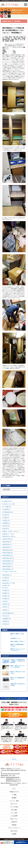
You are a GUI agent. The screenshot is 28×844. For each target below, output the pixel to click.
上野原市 (5, 509)
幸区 (4, 601)
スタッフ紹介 (14, 812)
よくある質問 (14, 815)
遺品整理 (5, 618)
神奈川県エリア (7, 583)
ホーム (14, 788)
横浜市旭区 (6, 542)
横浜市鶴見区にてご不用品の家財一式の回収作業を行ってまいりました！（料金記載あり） (13, 30)
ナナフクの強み (14, 806)
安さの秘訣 (14, 809)
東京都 (5, 528)
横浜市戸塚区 (7, 539)
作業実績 (14, 825)
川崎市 (5, 585)
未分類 (5, 526)
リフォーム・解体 (14, 800)
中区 (4, 587)
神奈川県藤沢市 (7, 613)
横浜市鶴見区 (17, 21)
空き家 (5, 616)
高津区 (5, 604)
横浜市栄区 (6, 544)
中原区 (5, 590)
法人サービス (14, 803)
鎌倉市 (5, 610)
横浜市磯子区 (7, 555)
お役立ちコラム (7, 504)
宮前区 (5, 596)
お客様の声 (6, 501)
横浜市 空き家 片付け (10, 531)
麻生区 (5, 607)
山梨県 (5, 517)
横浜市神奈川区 (7, 558)
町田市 (5, 580)
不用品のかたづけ (14, 791)
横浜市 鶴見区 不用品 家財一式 (12, 36)
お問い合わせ (14, 831)
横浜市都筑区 (7, 561)
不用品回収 (4, 21)
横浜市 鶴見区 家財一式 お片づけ (15, 39)
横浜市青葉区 (7, 566)
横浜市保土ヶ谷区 (8, 536)
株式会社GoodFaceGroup (12, 777)
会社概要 (14, 834)
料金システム (14, 819)
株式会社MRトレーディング (13, 779)
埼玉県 (5, 515)
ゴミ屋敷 (5, 506)
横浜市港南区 (7, 552)
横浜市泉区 (6, 547)
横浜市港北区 (7, 550)
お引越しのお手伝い (9, 571)
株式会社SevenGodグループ (13, 780)
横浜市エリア (11, 21)
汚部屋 (5, 577)
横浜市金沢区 (7, 563)
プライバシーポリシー (14, 828)
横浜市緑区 (6, 575)
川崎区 (5, 520)
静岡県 (5, 621)
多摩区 (5, 593)
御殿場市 (5, 523)
